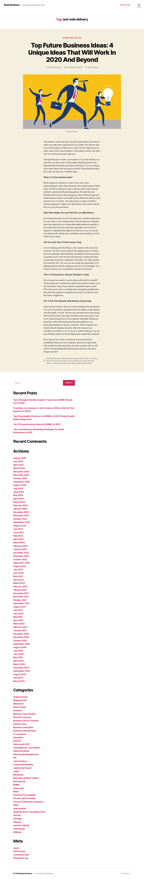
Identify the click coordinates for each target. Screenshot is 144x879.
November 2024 (21, 475)
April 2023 (18, 539)
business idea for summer (26, 720)
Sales (16, 805)
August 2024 (19, 485)
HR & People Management (25, 754)
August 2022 (19, 566)
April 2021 (18, 620)
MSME (16, 785)
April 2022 (18, 580)
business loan (20, 724)
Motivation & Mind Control (26, 778)
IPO (15, 758)
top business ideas (68, 363)
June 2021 (18, 613)
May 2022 (18, 576)
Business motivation (72, 38)
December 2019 (21, 667)
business (17, 710)
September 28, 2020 (74, 67)
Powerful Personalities (24, 795)
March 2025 (19, 468)
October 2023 (20, 519)
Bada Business (12, 5)
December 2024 (21, 471)
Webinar (17, 832)
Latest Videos (20, 761)
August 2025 (19, 458)
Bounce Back (19, 707)
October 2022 (20, 559)
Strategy (17, 818)
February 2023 (20, 546)
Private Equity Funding (24, 798)
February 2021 (20, 627)
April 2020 (18, 661)
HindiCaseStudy (21, 751)
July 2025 (18, 461)
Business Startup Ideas (24, 731)
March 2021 (19, 623)
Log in (16, 848)
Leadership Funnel (22, 768)
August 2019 (19, 674)
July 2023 (18, 529)
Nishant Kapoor (56, 67)
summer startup (21, 825)
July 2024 (18, 488)
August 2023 (19, 525)
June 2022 (18, 573)
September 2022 (21, 563)
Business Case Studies (24, 714)
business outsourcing (80, 358)
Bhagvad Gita (20, 700)
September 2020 (21, 644)
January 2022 (20, 590)
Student (17, 822)
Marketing (18, 774)
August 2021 (19, 607)
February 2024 (20, 505)
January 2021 (20, 630)
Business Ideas (66, 358)
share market (19, 808)
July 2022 (18, 569)
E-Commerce (19, 734)
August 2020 (19, 647)
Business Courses (22, 717)
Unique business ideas (84, 363)
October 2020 (20, 640)
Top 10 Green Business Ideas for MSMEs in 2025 (37, 424)
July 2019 (18, 678)
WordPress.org (20, 858)
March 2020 (19, 664)
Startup (17, 815)
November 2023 (21, 515)
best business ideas (53, 358)
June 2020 (18, 654)
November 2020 (21, 637)
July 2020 (18, 650)
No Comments (93, 67)
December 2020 (21, 634)
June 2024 (18, 492)
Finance (17, 741)
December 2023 (21, 512)
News (16, 791)
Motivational (19, 781)
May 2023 (18, 536)
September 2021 (21, 603)
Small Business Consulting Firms (29, 812)
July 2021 (18, 610)
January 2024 (20, 509)
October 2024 (20, 478)
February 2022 (20, 586)
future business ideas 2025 (77, 361)
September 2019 (21, 671)
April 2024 (18, 498)
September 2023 (21, 522)
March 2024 (19, 502)
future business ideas (59, 361)
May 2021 (18, 617)
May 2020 (18, 657)
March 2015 (19, 681)
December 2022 (21, 553)
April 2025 (18, 465)
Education (18, 737)
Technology (19, 829)
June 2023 (18, 532)
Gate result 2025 (21, 744)
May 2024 (18, 495)
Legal (16, 771)
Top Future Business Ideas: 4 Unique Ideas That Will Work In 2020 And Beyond (72, 52)
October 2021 (20, 600)
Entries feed (19, 851)
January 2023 (20, 549)
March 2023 (19, 542)
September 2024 (21, 481)
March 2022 (19, 583)
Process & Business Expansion (28, 802)
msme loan (18, 788)
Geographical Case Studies (26, 747)
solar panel (57, 363)
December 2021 (21, 593)
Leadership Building (23, 764)
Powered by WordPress (44, 873)
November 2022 (21, 556)
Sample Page (125, 5)
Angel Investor (20, 697)
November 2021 (21, 596)
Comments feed (21, 855)
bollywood (18, 703)
